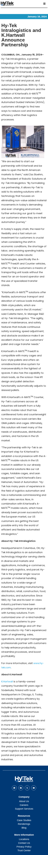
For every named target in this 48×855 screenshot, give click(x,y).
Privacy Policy (24, 846)
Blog (24, 827)
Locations (24, 839)
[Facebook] (20, 787)
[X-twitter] (27, 787)
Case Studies (24, 820)
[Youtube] (33, 787)
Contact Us (24, 843)
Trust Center (24, 850)
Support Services (24, 808)
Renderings (24, 824)
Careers (24, 805)
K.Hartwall (7, 681)
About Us (24, 801)
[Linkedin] (14, 787)
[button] (44, 3)
